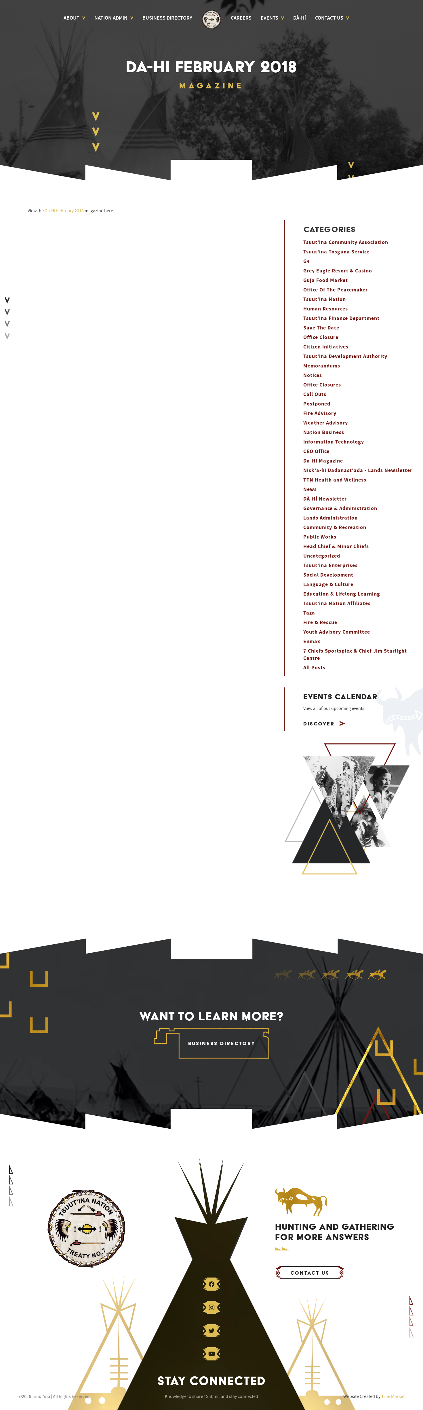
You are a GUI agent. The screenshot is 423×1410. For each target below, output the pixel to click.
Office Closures (322, 384)
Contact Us (329, 18)
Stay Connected (211, 1380)
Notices (312, 375)
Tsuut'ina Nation (324, 299)
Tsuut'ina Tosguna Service (336, 251)
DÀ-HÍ (299, 18)
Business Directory (167, 18)
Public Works (319, 537)
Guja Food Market (325, 280)
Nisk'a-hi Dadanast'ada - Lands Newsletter (357, 470)
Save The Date (321, 327)
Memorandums (321, 365)
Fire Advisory (319, 413)
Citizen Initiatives (325, 346)
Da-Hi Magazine (323, 461)
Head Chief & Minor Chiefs (336, 546)
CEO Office (316, 451)
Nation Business (323, 432)
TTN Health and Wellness (334, 480)
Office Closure (320, 337)
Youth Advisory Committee (336, 632)
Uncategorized (321, 556)
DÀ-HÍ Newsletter (325, 499)
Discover (319, 724)
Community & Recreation (334, 527)
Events (269, 18)
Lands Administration (330, 518)
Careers (241, 18)
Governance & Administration (340, 508)
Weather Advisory (325, 423)
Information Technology (333, 442)
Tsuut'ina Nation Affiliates (337, 603)
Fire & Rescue (320, 622)
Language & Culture (328, 584)
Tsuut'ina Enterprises (330, 565)
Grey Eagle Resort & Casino (337, 270)
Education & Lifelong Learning (341, 594)
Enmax (311, 641)
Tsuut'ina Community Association (345, 242)
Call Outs (314, 394)
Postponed (316, 404)
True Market (393, 1396)
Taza (309, 613)
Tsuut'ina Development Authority (345, 356)
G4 (306, 261)
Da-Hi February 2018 (64, 211)
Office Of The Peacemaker (335, 289)
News (310, 489)
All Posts (314, 667)
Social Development (328, 575)
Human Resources (325, 308)
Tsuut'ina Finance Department (341, 318)
